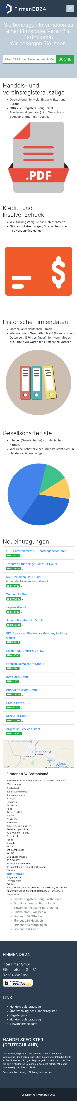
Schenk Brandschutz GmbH (24, 620)
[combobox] (29, 59)
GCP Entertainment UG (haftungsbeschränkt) (37, 551)
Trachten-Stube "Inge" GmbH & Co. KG (32, 564)
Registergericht (20, 1015)
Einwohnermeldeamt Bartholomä (36, 907)
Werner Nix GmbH (18, 594)
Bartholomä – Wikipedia (30, 912)
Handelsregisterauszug (25, 1006)
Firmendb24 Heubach (28, 920)
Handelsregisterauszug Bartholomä (37, 899)
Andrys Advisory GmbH (22, 690)
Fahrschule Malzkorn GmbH (25, 663)
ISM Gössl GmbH (17, 677)
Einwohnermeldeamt (23, 1023)
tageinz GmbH (16, 607)
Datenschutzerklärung (14, 1072)
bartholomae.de (15, 873)
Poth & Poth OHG (18, 703)
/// (70, 8)
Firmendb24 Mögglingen (30, 925)
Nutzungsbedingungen (41, 1072)
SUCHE (65, 59)
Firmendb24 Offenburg (29, 916)
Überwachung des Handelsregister (33, 1011)
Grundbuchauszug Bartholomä (34, 903)
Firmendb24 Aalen (26, 929)
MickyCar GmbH (17, 716)
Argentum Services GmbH (23, 729)
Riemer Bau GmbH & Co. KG (25, 650)
